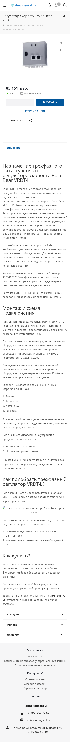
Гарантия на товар (35, 688)
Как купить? (35, 673)
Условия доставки (35, 683)
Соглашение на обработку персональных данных (35, 661)
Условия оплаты (35, 679)
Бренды (35, 696)
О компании (35, 650)
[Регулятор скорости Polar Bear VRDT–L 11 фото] (35, 58)
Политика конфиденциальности (35, 665)
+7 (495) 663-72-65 (37, 712)
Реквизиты (35, 656)
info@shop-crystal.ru (38, 720)
